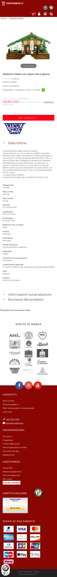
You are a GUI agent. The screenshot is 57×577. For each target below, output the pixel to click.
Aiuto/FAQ (7, 468)
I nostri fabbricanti (11, 444)
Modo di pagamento (12, 471)
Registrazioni (9, 455)
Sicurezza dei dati (11, 451)
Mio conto (7, 479)
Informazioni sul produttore (29, 294)
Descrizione (17, 143)
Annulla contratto (11, 482)
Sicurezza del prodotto (25, 299)
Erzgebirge (8, 440)
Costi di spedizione (11, 475)
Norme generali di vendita (15, 447)
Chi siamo (7, 436)
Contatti (10, 394)
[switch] (5, 573)
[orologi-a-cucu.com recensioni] (15, 506)
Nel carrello (27, 118)
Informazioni (14, 430)
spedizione (49, 102)
